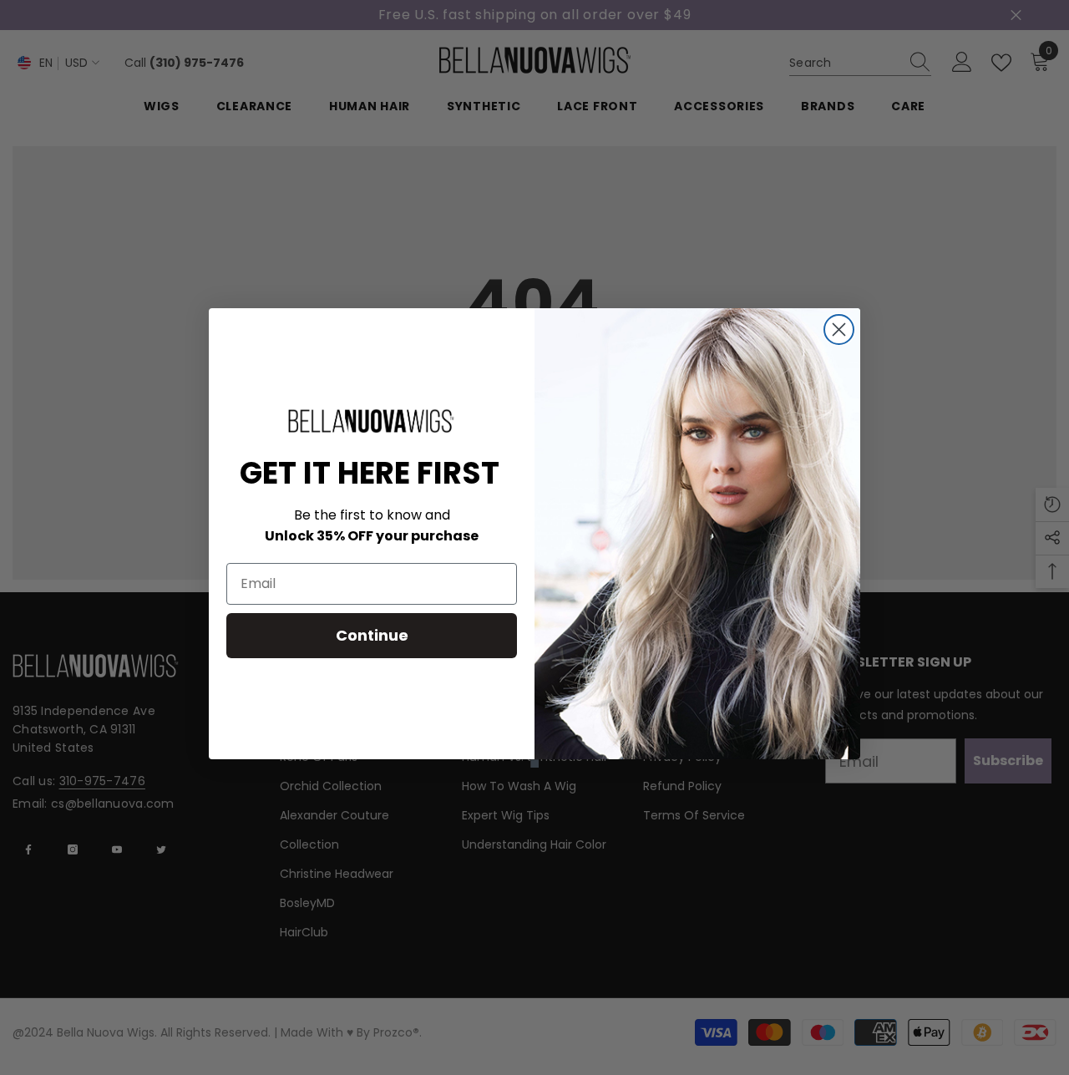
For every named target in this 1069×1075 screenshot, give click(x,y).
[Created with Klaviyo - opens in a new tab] (534, 763)
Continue (372, 635)
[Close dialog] (839, 329)
